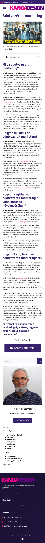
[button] (4, 8)
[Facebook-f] (22, 539)
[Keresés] (39, 361)
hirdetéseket (7, 102)
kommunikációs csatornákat (23, 188)
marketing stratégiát (19, 222)
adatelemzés (24, 161)
